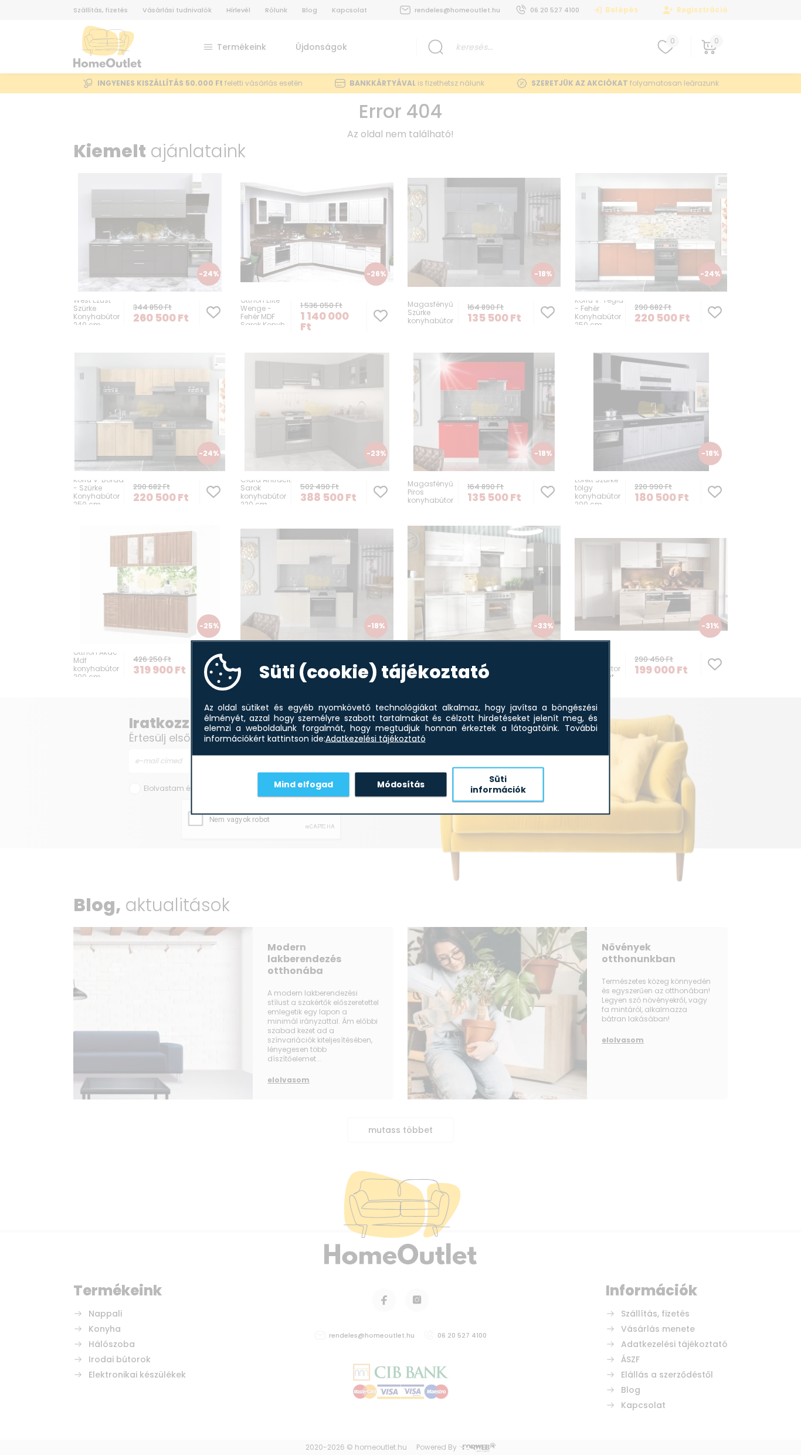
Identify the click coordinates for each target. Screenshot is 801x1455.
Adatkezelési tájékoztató (375, 738)
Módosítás (401, 784)
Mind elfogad (303, 784)
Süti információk (498, 784)
